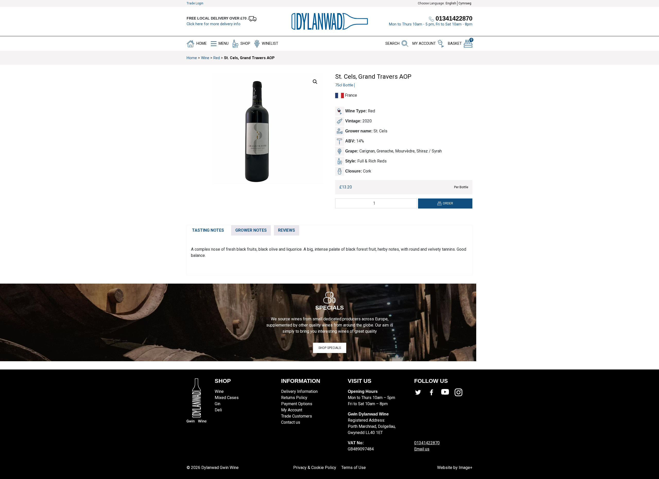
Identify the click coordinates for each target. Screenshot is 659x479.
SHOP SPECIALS (329, 348)
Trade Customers (296, 416)
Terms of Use (353, 467)
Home (192, 58)
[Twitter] (421, 392)
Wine (205, 58)
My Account (291, 410)
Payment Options (296, 403)
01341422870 (427, 442)
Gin (217, 403)
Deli (218, 410)
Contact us (290, 422)
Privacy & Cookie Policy (314, 467)
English (451, 3)
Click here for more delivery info (213, 24)
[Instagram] (461, 392)
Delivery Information (299, 391)
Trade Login (195, 3)
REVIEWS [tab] (286, 230)
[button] (315, 81)
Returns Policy (294, 397)
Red (216, 58)
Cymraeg (464, 3)
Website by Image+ (454, 467)
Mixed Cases (227, 397)
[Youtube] (448, 392)
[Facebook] (434, 392)
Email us (421, 449)
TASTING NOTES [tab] (208, 230)
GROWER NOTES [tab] (251, 230)
